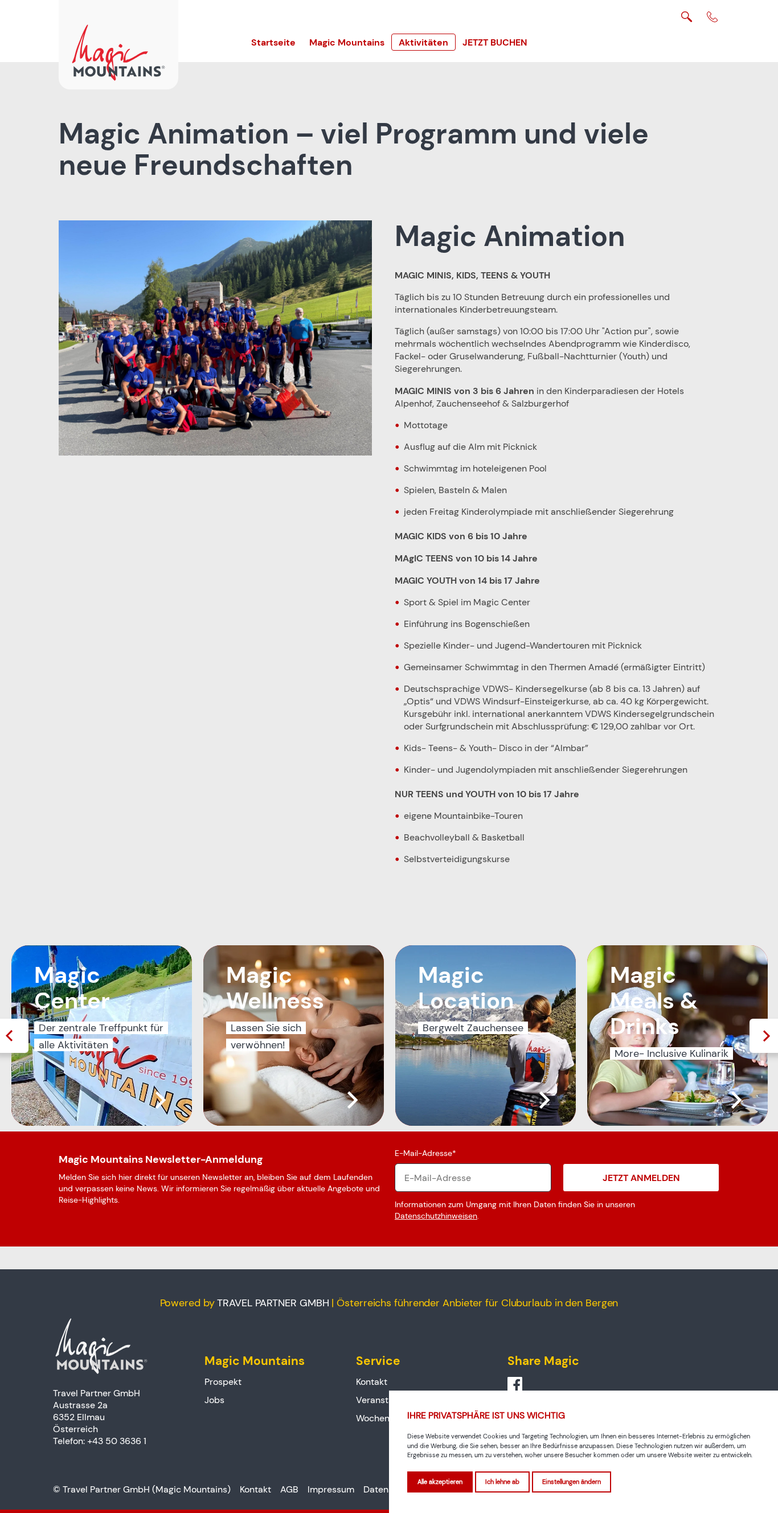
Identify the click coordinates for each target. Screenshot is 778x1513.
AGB (289, 1489)
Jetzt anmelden (641, 1177)
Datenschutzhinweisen (436, 1216)
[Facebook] (514, 1384)
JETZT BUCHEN (494, 42)
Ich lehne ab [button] (502, 1482)
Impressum (331, 1489)
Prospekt (222, 1382)
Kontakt (371, 1382)
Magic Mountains (346, 42)
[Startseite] (118, 44)
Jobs (214, 1400)
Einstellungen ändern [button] (571, 1482)
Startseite (273, 42)
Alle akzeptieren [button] (439, 1482)
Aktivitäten (423, 42)
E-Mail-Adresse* (425, 1153)
